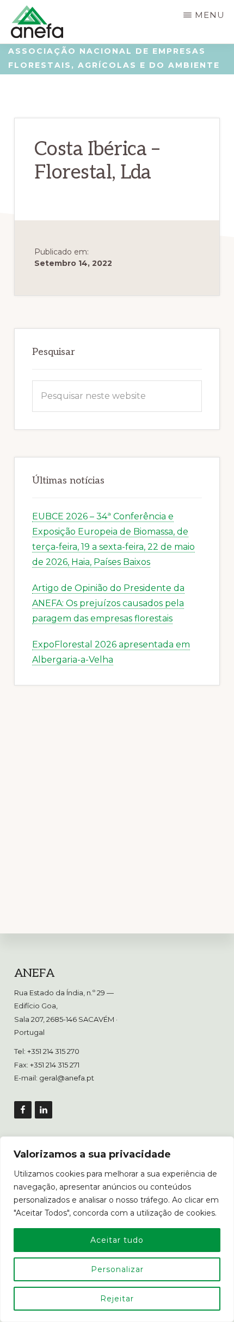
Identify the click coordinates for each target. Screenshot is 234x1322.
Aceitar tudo (117, 1240)
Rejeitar (117, 1299)
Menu (210, 15)
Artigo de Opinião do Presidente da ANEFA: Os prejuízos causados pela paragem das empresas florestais (108, 603)
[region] (117, 1229)
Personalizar (117, 1269)
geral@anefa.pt (66, 1077)
